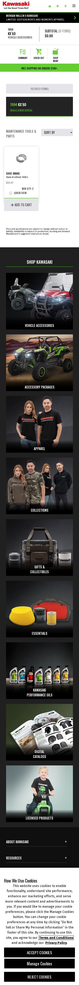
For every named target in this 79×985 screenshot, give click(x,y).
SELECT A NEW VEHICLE (21, 110)
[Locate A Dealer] (67, 6)
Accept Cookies (39, 952)
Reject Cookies (40, 977)
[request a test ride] (59, 6)
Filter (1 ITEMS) (39, 89)
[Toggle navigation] (74, 6)
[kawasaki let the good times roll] (22, 6)
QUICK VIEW (20, 193)
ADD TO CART (23, 204)
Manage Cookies (39, 963)
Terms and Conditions (56, 938)
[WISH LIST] (51, 6)
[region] (39, 926)
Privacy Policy (56, 943)
